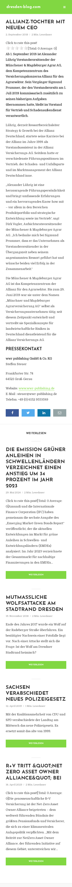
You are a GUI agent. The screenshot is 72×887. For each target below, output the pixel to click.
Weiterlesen (36, 575)
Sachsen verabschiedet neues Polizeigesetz (36, 693)
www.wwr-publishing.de (36, 388)
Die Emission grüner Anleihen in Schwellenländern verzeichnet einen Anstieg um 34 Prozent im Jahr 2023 (36, 467)
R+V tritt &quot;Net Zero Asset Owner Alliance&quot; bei (34, 772)
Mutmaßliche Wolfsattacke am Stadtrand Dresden (34, 603)
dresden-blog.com (23, 7)
